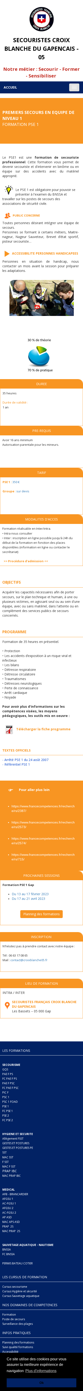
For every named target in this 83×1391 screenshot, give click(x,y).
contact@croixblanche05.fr (28, 960)
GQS (5, 1069)
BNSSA (6, 1249)
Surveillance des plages (17, 1324)
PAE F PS (7, 1074)
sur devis (22, 491)
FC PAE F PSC (10, 1088)
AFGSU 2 (7, 1208)
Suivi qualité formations (17, 1347)
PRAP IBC (9, 1171)
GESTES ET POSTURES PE (17, 1148)
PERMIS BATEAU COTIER (17, 1263)
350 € (16, 482)
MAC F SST (8, 1166)
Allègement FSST (13, 1139)
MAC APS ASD (11, 1222)
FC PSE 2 (7, 1120)
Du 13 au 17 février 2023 (30, 894)
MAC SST (7, 1157)
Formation (9, 1315)
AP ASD (7, 1217)
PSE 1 (5, 1106)
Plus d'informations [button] (40, 1371)
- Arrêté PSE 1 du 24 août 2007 (25, 760)
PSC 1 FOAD (10, 1102)
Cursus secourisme (14, 1287)
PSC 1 (5, 1097)
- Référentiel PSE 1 (16, 764)
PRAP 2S (7, 1226)
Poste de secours (13, 1319)
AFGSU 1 (7, 1199)
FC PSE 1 (7, 1111)
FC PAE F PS (9, 1079)
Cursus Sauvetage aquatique (20, 1296)
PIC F (5, 1092)
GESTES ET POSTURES (15, 1143)
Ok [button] (41, 1383)
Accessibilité (10, 1352)
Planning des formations (41, 914)
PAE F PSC (8, 1083)
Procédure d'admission (26, 561)
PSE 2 (5, 1116)
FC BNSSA (8, 1254)
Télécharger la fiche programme (43, 729)
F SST (5, 1162)
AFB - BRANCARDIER (15, 1194)
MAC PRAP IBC (11, 1176)
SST (4, 1152)
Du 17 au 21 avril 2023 (28, 898)
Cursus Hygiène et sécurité (19, 1291)
